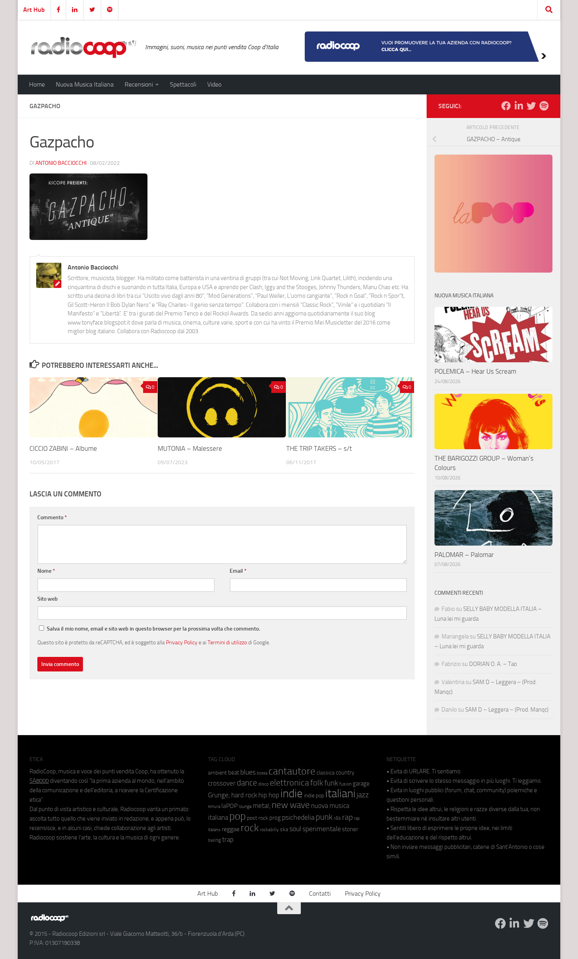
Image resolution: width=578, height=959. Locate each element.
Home (37, 84)
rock (250, 828)
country (345, 772)
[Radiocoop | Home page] (83, 47)
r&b (337, 818)
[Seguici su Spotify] (544, 106)
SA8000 (39, 780)
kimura (214, 806)
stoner (350, 829)
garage (361, 783)
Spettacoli (183, 84)
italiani (340, 793)
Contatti (320, 893)
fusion (345, 784)
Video (214, 84)
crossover (222, 783)
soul (295, 828)
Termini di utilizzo (227, 642)
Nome (46, 571)
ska (284, 829)
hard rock (244, 795)
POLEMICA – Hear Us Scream (475, 371)
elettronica (289, 782)
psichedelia (298, 817)
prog (275, 817)
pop (237, 816)
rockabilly (269, 829)
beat (233, 772)
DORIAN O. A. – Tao (493, 664)
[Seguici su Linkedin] (518, 106)
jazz (363, 795)
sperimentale (321, 828)
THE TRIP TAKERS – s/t (319, 448)
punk (324, 817)
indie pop (314, 795)
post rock (257, 818)
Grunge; (219, 795)
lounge (245, 806)
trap (228, 839)
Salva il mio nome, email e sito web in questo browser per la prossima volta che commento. (153, 628)
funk (331, 783)
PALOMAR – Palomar (464, 555)
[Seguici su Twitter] (531, 106)
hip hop (268, 795)
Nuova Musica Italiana (85, 84)
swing (214, 840)
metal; (262, 806)
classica (326, 772)
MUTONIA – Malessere (190, 448)
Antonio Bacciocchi (61, 163)
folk (316, 782)
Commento (52, 517)
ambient (217, 772)
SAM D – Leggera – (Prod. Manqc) (507, 709)
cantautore (292, 771)
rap (347, 817)
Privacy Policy (181, 642)
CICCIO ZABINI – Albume (63, 448)
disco (263, 784)
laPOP (229, 806)
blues (248, 772)
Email (238, 571)
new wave (291, 805)
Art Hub (34, 9)
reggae (230, 829)
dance (247, 782)
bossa (262, 773)
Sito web (47, 599)
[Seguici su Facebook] (506, 106)
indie (291, 793)
